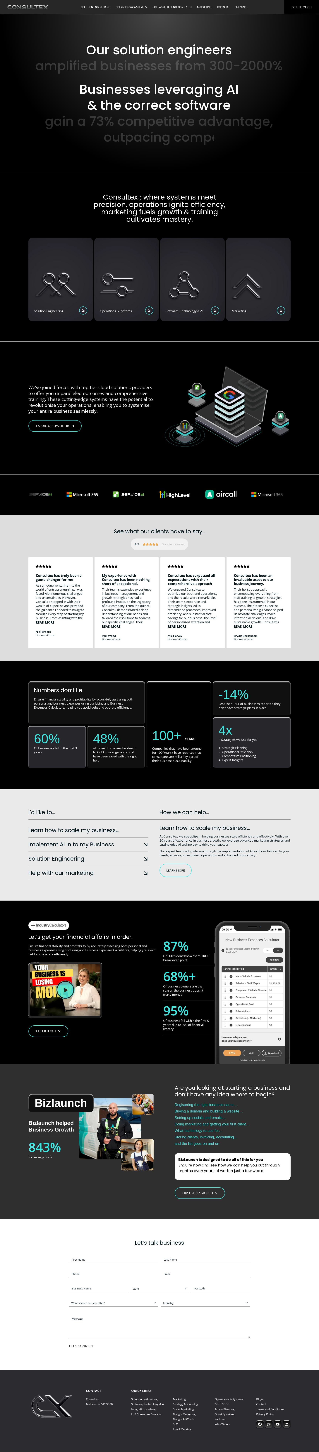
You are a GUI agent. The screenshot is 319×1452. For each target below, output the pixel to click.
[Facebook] (260, 1424)
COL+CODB (222, 1404)
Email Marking (182, 1429)
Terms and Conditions (270, 1409)
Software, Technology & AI (170, 7)
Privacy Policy (265, 1414)
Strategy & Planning (185, 1404)
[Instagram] (268, 1424)
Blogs (259, 1399)
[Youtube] (277, 1424)
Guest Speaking (224, 1414)
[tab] (88, 830)
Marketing (204, 7)
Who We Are (222, 1424)
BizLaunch (241, 7)
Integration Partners (144, 1409)
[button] (45, 622)
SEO (175, 1424)
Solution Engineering (95, 7)
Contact (261, 1404)
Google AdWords (183, 1419)
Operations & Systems (130, 7)
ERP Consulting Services (146, 1414)
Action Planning (224, 1409)
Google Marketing (184, 1414)
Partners (223, 7)
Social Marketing (183, 1409)
